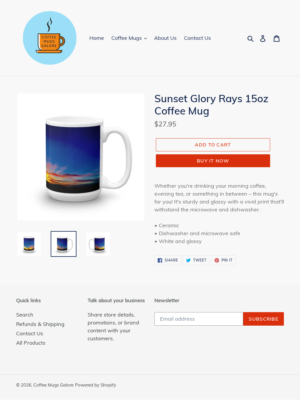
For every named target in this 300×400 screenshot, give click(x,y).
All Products (30, 342)
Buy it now (213, 161)
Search (24, 314)
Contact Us (29, 333)
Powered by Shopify (95, 385)
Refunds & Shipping (40, 324)
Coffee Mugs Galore (53, 385)
